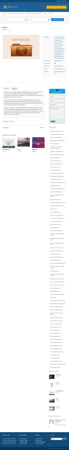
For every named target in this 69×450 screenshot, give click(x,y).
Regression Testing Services (56, 306)
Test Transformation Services (57, 351)
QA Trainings (53, 297)
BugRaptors (6, 127)
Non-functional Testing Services (57, 263)
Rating (4, 29)
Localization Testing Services (57, 257)
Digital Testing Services (55, 199)
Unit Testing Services (59, 56)
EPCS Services (53, 209)
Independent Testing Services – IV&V (57, 239)
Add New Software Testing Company (34, 13)
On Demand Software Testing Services (59, 40)
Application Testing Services (56, 151)
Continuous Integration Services (57, 182)
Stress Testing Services (55, 336)
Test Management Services (56, 345)
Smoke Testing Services (55, 327)
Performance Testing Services (57, 282)
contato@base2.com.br (59, 68)
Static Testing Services (55, 333)
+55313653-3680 (58, 66)
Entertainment (39, 438)
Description (6, 88)
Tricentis (42, 127)
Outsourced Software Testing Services (59, 43)
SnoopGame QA (6, 149)
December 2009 (23, 440)
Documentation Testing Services (57, 202)
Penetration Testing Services (57, 278)
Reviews (15, 88)
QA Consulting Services (55, 288)
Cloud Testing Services (55, 167)
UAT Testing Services (55, 355)
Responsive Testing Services (56, 317)
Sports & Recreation (40, 441)
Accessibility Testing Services (57, 134)
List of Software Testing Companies (15, 13)
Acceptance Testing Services (57, 131)
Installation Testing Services (56, 247)
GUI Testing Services (55, 227)
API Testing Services (55, 143)
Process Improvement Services (57, 285)
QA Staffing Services (55, 291)
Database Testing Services (56, 191)
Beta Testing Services (55, 157)
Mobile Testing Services (55, 260)
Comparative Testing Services (57, 176)
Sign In (58, 1)
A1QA (18, 149)
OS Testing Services (54, 271)
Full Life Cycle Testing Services (57, 218)
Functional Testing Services (56, 221)
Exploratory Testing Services (56, 215)
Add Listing (63, 1)
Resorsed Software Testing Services (56, 313)
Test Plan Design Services (56, 348)
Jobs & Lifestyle (39, 443)
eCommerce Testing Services (57, 205)
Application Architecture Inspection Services (56, 147)
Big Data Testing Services (56, 160)
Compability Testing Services (57, 173)
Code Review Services (55, 170)
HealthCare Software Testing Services (57, 234)
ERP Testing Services (55, 212)
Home (3, 13)
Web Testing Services (59, 58)
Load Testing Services (55, 254)
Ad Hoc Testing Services (56, 137)
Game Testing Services (55, 224)
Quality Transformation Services (57, 300)
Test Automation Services (56, 342)
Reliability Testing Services (56, 309)
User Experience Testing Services (58, 364)
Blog (45, 13)
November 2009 (23, 441)
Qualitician (58, 374)
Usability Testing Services (56, 361)
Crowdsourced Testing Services (57, 188)
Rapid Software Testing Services (57, 303)
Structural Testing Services (56, 339)
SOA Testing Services (55, 330)
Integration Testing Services (56, 250)
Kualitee (57, 382)
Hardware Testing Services (56, 230)
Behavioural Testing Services (57, 154)
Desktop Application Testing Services (56, 195)
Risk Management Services (56, 320)
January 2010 (23, 438)
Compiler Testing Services (56, 179)
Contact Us (51, 13)
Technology (38, 440)
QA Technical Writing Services (57, 294)
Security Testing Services (56, 323)
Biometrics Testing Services (56, 163)
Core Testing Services (55, 185)
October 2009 (23, 443)
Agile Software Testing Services (57, 140)
